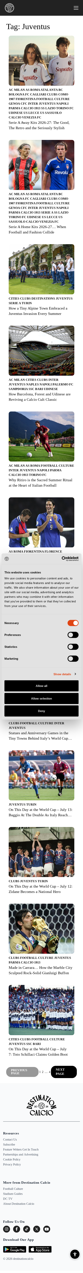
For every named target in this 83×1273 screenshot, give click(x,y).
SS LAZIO (48, 108)
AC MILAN (17, 89)
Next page (60, 1071)
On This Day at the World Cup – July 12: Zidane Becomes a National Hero (41, 889)
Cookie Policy (11, 1159)
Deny (41, 711)
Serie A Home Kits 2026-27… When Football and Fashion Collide (37, 229)
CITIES (14, 298)
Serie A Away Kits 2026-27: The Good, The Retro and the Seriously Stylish (39, 125)
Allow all (41, 685)
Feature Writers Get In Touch (21, 1149)
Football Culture (13, 1188)
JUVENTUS (47, 103)
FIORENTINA (26, 99)
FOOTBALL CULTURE (53, 99)
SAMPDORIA (19, 389)
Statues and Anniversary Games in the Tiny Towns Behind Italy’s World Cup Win (38, 736)
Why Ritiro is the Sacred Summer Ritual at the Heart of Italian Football (40, 482)
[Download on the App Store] (40, 1249)
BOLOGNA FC (19, 94)
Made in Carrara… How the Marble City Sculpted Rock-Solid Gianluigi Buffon (40, 970)
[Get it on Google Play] (14, 1249)
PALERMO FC (63, 384)
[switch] (73, 635)
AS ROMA (33, 89)
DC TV (8, 1198)
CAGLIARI (38, 94)
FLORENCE (53, 551)
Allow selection (41, 698)
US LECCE (32, 112)
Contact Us (10, 1139)
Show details (62, 674)
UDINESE (16, 112)
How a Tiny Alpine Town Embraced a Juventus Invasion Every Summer (38, 311)
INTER (33, 103)
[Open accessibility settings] (75, 1254)
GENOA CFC (18, 103)
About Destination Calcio (18, 1203)
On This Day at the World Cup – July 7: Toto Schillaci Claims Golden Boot (38, 1051)
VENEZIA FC (31, 117)
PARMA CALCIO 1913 (25, 108)
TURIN (27, 303)
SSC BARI (36, 389)
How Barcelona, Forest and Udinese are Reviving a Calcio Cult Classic (40, 397)
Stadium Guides (13, 1193)
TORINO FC (65, 108)
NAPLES (33, 384)
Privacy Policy (12, 1164)
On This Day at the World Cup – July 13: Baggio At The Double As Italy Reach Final (41, 812)
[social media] (36, 1229)
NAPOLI (62, 103)
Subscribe (9, 1144)
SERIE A (47, 212)
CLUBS (52, 94)
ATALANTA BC (52, 89)
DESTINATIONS (43, 298)
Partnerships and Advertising (20, 1154)
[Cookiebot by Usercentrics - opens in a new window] (62, 558)
